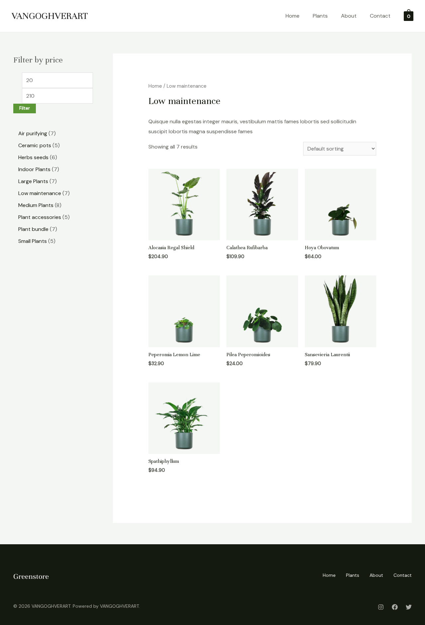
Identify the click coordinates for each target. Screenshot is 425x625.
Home (292, 15)
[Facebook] (395, 607)
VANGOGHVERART (50, 16)
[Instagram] (381, 607)
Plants (320, 15)
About (349, 15)
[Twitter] (409, 607)
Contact (380, 15)
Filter (24, 108)
